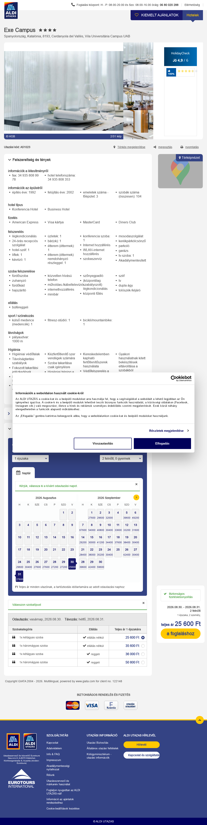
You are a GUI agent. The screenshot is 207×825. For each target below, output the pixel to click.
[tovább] (138, 135)
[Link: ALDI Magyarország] (13, 741)
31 (19, 574)
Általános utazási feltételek (102, 748)
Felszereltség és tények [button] (32, 160)
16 (100, 537)
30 (72, 561)
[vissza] (138, 46)
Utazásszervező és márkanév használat (58, 782)
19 (126, 537)
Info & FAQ (53, 754)
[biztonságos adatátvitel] (103, 707)
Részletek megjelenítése (166, 430)
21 (82, 549)
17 (109, 537)
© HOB (10, 136)
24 (19, 561)
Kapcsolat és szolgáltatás (144, 755)
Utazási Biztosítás (97, 742)
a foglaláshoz (180, 633)
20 (135, 537)
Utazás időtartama (24, 451)
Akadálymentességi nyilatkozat (58, 767)
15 (91, 537)
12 (126, 525)
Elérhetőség (192, 4)
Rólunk (50, 775)
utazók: (104, 451)
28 (54, 561)
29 (63, 561)
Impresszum (53, 760)
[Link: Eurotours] (21, 778)
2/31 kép (115, 136)
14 (82, 537)
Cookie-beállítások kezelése (62, 808)
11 (117, 525)
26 (37, 561)
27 (46, 561)
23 (100, 549)
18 (118, 537)
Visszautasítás (103, 443)
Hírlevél (141, 744)
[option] (64, 90)
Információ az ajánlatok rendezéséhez (60, 801)
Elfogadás (162, 443)
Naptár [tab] (26, 473)
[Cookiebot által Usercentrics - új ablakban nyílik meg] (173, 378)
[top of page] (200, 720)
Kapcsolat (52, 742)
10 (109, 525)
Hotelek (193, 15)
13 (135, 525)
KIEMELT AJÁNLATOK (159, 15)
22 (91, 549)
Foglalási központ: (127, 4)
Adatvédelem (54, 748)
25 (28, 561)
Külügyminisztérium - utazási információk (99, 756)
